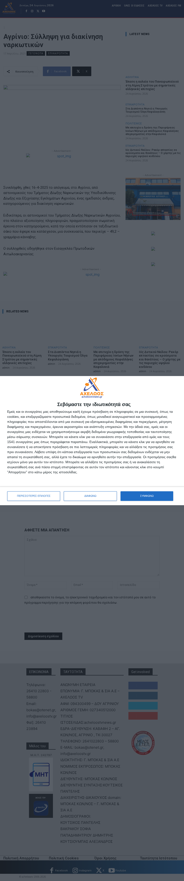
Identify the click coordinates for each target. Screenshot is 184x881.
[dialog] (92, 440)
